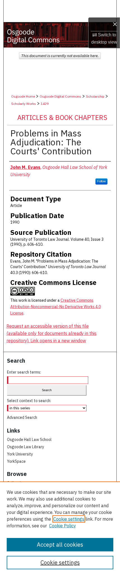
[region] (60, 528)
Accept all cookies (60, 544)
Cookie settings (68, 519)
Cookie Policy (62, 525)
